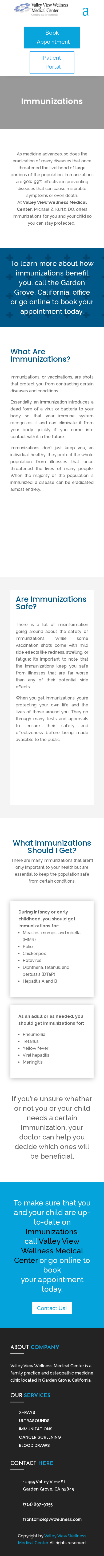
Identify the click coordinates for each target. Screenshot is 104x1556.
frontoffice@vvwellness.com (52, 1519)
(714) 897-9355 (38, 1504)
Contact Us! (52, 1308)
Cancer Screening (40, 1437)
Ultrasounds (34, 1421)
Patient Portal (52, 62)
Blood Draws (34, 1445)
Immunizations (36, 1429)
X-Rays (27, 1412)
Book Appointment (53, 37)
